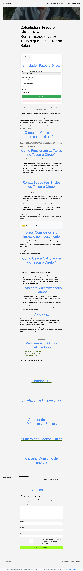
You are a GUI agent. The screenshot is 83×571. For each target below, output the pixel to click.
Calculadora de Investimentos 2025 (32, 351)
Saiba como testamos (72, 569)
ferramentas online (48, 479)
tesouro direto (56, 479)
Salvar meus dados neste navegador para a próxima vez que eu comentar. (52, 541)
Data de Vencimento (27, 89)
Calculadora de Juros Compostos (31, 353)
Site (21, 533)
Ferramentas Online (24, 476)
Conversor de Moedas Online (30, 355)
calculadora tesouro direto (57, 478)
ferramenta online (68, 478)
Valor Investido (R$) (27, 77)
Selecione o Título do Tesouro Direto (32, 71)
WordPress (77, 561)
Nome (22, 521)
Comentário (24, 505)
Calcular (41, 96)
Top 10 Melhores (7, 3)
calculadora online (47, 478)
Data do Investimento (28, 83)
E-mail (22, 527)
